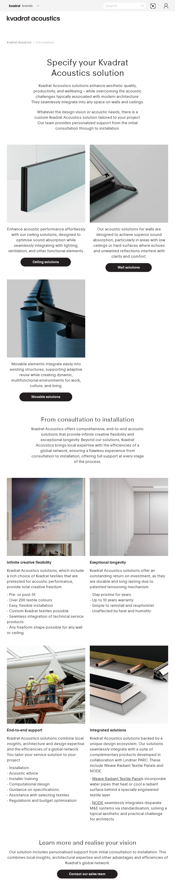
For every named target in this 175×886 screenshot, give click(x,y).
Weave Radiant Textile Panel (117, 778)
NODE (97, 802)
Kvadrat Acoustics (19, 42)
